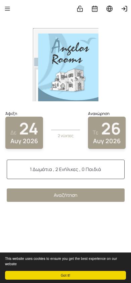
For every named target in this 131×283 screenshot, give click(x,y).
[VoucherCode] (80, 8)
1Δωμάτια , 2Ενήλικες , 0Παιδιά (65, 169)
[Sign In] (124, 8)
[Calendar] (94, 8)
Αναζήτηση (65, 195)
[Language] (109, 8)
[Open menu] (7, 8)
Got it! (65, 275)
